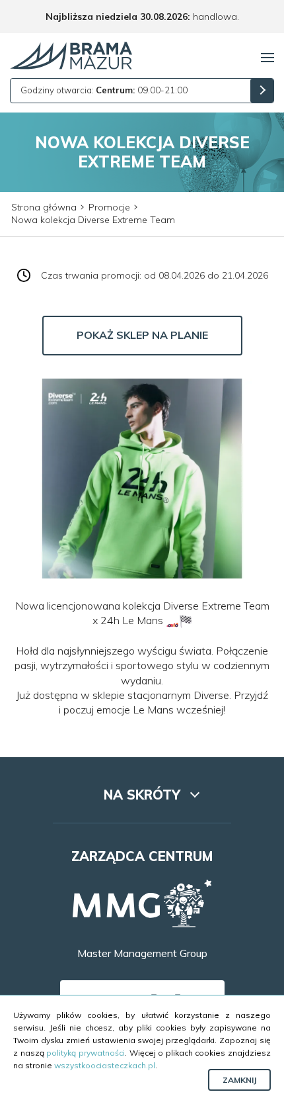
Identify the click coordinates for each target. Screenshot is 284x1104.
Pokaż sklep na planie (142, 335)
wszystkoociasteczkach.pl (104, 1065)
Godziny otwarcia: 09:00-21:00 (104, 90)
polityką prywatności (85, 1053)
